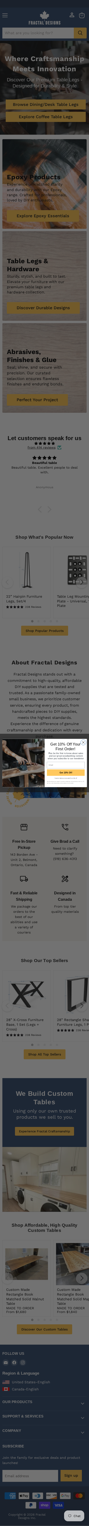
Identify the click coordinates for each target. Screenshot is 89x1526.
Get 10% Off (65, 772)
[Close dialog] (83, 742)
